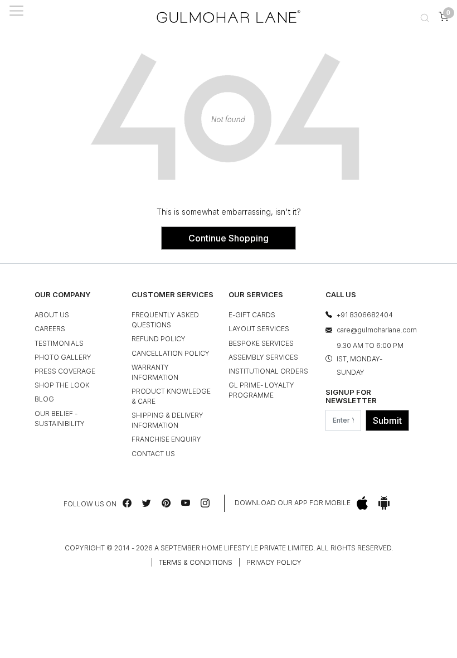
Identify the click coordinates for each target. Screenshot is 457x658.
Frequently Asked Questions (165, 320)
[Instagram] (205, 503)
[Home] (228, 16)
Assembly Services (263, 357)
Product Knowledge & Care (171, 396)
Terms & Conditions (195, 562)
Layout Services (259, 329)
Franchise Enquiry (166, 439)
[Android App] (384, 503)
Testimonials (59, 343)
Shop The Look (62, 385)
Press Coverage (65, 371)
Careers (50, 329)
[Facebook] (127, 503)
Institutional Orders (268, 371)
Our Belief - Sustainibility (60, 418)
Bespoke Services (261, 343)
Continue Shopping (228, 238)
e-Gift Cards (252, 315)
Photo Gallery (63, 357)
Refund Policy (159, 339)
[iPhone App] (362, 503)
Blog (44, 399)
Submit (387, 420)
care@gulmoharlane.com (377, 330)
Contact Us (153, 453)
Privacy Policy (274, 562)
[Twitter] (146, 503)
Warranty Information (155, 372)
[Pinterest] (166, 503)
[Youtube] (186, 503)
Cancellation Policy (171, 353)
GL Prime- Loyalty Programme (261, 390)
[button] (424, 16)
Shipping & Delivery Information (167, 420)
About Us (52, 315)
